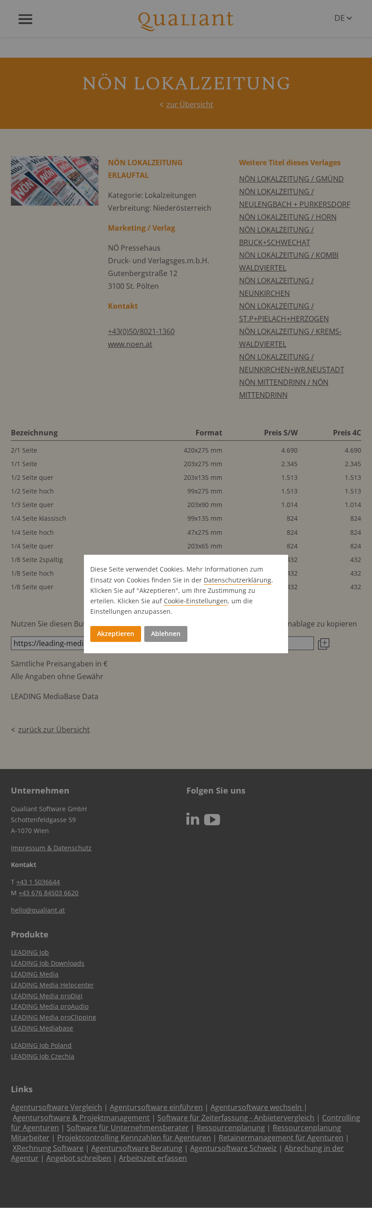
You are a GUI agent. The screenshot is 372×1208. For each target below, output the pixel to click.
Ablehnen (166, 633)
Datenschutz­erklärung (237, 580)
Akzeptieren (115, 633)
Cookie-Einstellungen (196, 601)
